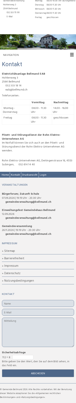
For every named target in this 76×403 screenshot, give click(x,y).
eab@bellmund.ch (16, 89)
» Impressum (10, 265)
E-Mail (10, 16)
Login (43, 174)
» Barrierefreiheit (13, 258)
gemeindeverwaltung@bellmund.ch (28, 202)
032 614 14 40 (27, 164)
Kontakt (15, 174)
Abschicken (38, 373)
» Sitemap (8, 250)
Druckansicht (29, 174)
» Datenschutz (11, 273)
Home (5, 174)
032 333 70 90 (13, 12)
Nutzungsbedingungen (33, 397)
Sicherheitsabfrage (14, 352)
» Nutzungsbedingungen (18, 280)
